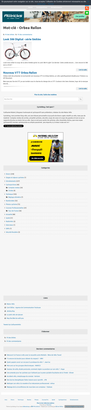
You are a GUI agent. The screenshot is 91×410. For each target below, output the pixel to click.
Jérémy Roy (11, 311)
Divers (8, 174)
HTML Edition (36, 406)
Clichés (10, 191)
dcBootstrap (26, 406)
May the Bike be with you (15, 318)
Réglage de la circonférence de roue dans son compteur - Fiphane (29, 387)
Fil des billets (9, 35)
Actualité (9, 214)
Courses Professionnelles (14, 208)
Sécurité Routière (12, 232)
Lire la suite (83, 70)
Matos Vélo (11, 304)
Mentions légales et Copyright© (74, 406)
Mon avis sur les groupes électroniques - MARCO (24, 366)
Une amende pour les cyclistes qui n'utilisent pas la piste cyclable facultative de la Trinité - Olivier (40, 373)
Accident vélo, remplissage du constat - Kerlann (23, 376)
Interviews (9, 225)
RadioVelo (9, 221)
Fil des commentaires (25, 35)
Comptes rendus (14, 188)
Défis (7, 229)
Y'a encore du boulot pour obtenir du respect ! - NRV (25, 359)
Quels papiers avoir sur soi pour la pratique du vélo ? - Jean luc (28, 362)
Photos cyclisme (11, 204)
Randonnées (10, 201)
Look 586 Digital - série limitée (22, 39)
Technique (9, 194)
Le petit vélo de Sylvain (15, 315)
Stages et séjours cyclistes (15, 178)
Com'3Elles (60, 406)
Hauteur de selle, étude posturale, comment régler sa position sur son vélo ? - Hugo (36, 369)
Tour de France (13, 211)
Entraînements (11, 181)
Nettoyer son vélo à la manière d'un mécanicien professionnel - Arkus (31, 383)
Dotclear (49, 405)
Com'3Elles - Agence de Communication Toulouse (24, 308)
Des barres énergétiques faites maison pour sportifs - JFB (27, 380)
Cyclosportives (11, 185)
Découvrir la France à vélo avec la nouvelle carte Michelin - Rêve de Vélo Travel (34, 355)
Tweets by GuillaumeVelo (12, 325)
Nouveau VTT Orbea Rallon (20, 73)
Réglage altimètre (14, 197)
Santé (8, 218)
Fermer (51, 4)
